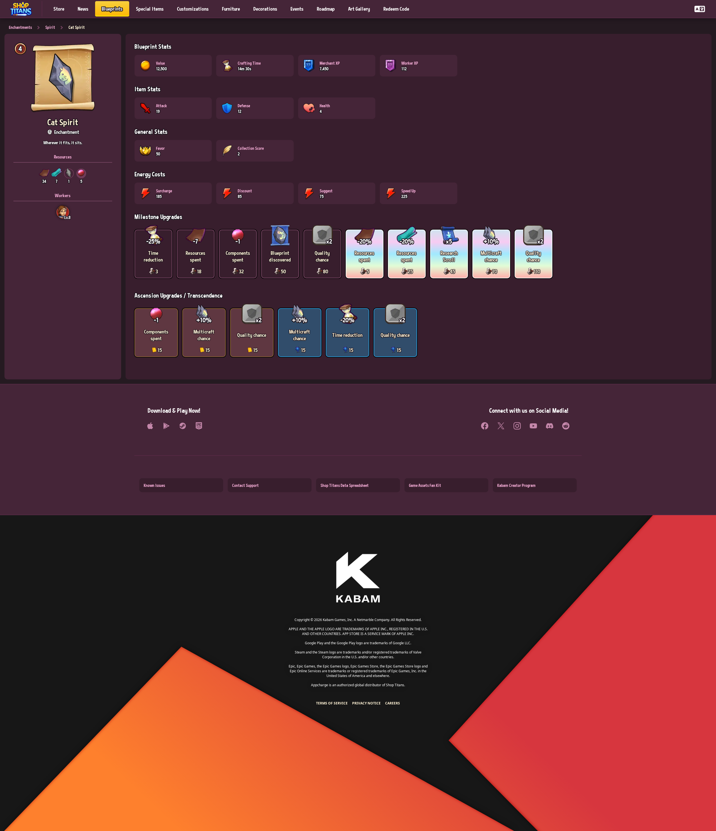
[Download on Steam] (183, 426)
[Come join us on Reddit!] (566, 426)
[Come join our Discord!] (550, 426)
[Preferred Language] (700, 9)
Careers (392, 703)
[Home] (23, 9)
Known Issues (154, 485)
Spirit (50, 27)
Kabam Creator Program (516, 485)
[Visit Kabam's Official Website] (358, 577)
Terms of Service (332, 703)
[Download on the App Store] (150, 426)
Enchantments (20, 27)
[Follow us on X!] (501, 426)
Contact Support (245, 485)
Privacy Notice (366, 703)
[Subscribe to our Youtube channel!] (533, 426)
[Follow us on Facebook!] (485, 426)
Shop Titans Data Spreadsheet (345, 485)
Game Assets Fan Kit (425, 485)
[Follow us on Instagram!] (517, 426)
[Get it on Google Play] (166, 426)
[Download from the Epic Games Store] (199, 426)
